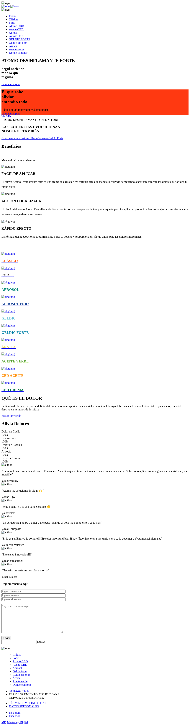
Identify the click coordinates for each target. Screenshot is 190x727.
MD (3, 722)
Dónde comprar (22, 684)
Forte (16, 658)
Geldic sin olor (21, 674)
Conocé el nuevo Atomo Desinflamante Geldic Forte (32, 138)
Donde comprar (10, 84)
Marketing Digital (17, 722)
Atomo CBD (20, 661)
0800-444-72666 (19, 691)
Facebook (14, 716)
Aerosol (17, 668)
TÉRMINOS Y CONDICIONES (28, 703)
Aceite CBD (20, 664)
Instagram (14, 712)
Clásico (17, 654)
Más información (11, 415)
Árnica (17, 678)
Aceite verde (20, 681)
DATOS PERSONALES (24, 706)
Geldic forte (20, 671)
